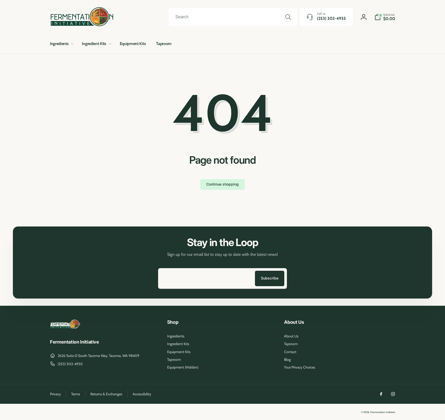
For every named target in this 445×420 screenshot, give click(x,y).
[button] (60, 44)
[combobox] (232, 17)
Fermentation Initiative (382, 412)
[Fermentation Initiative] (66, 328)
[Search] (288, 17)
